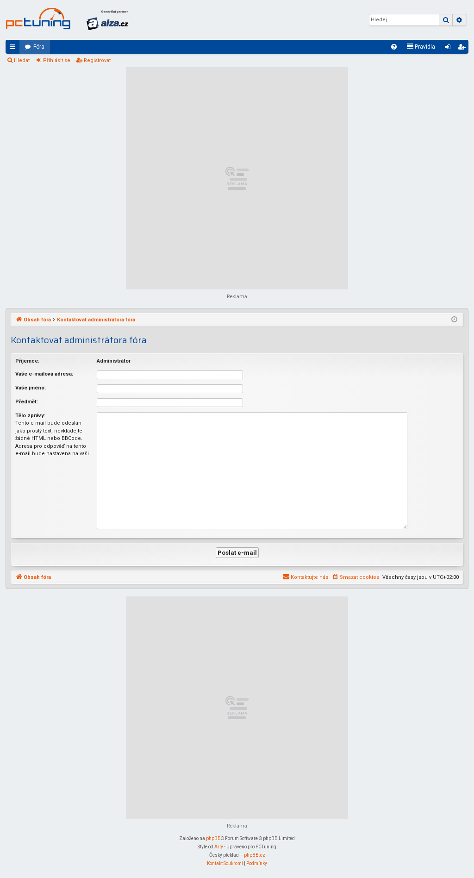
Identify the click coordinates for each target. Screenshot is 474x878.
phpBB (213, 838)
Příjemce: (27, 361)
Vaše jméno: (30, 388)
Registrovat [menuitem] (463, 49)
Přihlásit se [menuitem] (449, 49)
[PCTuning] (38, 18)
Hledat (22, 60)
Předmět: (26, 402)
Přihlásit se (56, 60)
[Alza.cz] (107, 20)
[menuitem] (394, 47)
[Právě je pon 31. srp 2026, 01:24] (454, 320)
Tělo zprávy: (30, 416)
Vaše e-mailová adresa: (44, 374)
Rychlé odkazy (14, 49)
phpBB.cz (254, 855)
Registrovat (97, 60)
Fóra (38, 47)
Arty (218, 846)
